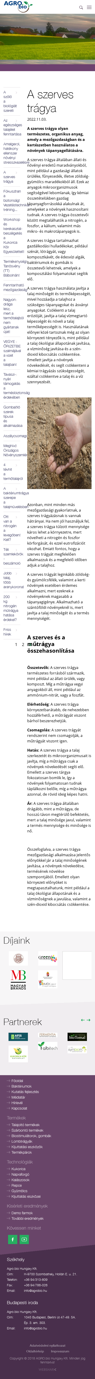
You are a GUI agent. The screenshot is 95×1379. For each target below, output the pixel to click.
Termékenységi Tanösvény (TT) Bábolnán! (11, 268)
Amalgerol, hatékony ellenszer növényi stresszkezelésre (11, 153)
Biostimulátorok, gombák (31, 1136)
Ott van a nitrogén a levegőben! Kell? (11, 528)
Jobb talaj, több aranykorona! (11, 580)
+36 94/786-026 (36, 1285)
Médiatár (18, 1097)
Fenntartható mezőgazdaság (11, 287)
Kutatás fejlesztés (25, 1092)
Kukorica (18, 1169)
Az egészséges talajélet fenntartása (11, 127)
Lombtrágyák (22, 1141)
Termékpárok (22, 1152)
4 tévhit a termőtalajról (11, 472)
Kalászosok (21, 1180)
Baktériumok (22, 1086)
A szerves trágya (9, 176)
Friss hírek (7, 631)
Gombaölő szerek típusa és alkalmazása (11, 416)
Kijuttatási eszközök (27, 1147)
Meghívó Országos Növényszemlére (11, 450)
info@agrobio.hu (35, 1290)
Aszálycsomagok (11, 436)
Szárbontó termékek (27, 1130)
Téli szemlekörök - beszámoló (11, 556)
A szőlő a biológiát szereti (10, 101)
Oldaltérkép (35, 1351)
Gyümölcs (19, 1191)
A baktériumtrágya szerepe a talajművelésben (11, 497)
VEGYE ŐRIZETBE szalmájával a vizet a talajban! (11, 352)
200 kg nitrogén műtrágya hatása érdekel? (10, 608)
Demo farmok (22, 1213)
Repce (17, 1185)
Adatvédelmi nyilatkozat (47, 1345)
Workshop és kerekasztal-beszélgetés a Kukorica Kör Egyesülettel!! (11, 235)
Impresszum (60, 1351)
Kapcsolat (19, 1108)
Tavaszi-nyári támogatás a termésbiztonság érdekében (11, 385)
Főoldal (17, 1081)
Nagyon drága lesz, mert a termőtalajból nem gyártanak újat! (11, 315)
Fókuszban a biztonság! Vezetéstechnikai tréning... (11, 200)
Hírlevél (17, 1103)
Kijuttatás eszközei (26, 1196)
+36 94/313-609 (36, 1279)
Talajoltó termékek (26, 1125)
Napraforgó (20, 1174)
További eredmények (28, 1218)
